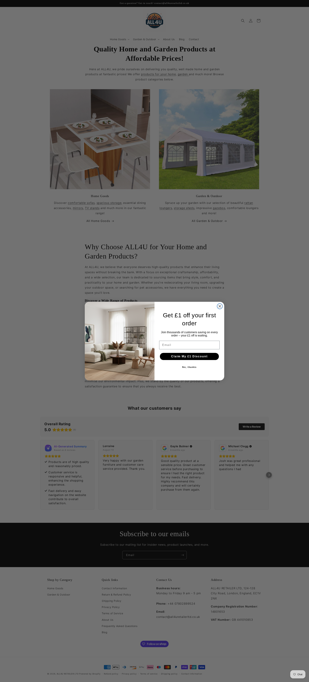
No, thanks (189, 367)
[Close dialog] (219, 306)
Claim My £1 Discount (189, 356)
